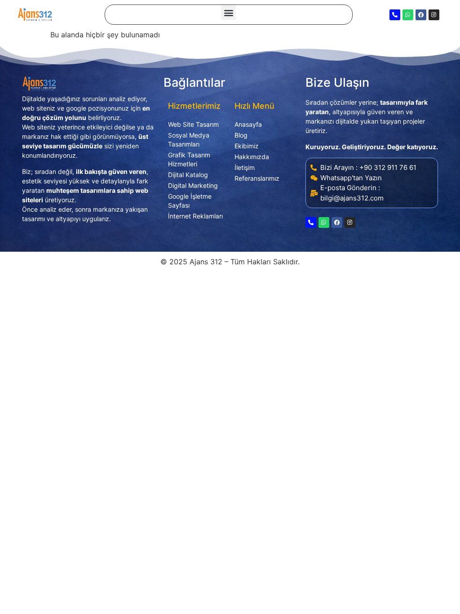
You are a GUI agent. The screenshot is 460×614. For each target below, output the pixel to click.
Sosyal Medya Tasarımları (188, 139)
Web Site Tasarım (193, 124)
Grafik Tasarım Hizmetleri (189, 159)
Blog (241, 135)
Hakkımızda (251, 156)
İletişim (244, 167)
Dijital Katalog (188, 174)
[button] (228, 12)
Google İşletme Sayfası (190, 200)
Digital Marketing (193, 185)
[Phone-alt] (394, 14)
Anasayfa (248, 124)
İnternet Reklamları (195, 216)
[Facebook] (421, 14)
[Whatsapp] (407, 14)
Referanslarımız (256, 178)
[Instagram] (434, 14)
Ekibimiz (246, 146)
